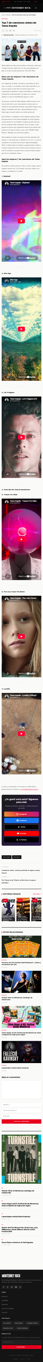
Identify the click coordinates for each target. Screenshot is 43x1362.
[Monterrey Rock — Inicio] (21, 1275)
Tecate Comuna (22, 1328)
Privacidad (15, 1359)
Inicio (3, 15)
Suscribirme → (21, 1347)
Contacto (4, 1312)
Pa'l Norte (6, 1323)
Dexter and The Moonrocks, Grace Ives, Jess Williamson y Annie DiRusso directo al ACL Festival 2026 (20, 1229)
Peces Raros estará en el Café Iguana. (17, 1242)
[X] (7, 1287)
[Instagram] (12, 1287)
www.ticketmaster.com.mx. (29, 789)
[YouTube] (16, 1287)
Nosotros (5, 1296)
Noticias (8, 15)
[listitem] (8, 909)
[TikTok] (20, 1287)
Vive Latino (19, 1323)
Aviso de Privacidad (8, 1308)
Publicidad (5, 1300)
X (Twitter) (23, 840)
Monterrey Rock (21, 8)
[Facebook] (3, 1287)
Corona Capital (32, 1323)
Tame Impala (16, 857)
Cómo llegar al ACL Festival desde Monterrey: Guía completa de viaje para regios (20, 1205)
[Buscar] (36, 8)
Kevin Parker (6, 857)
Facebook (23, 820)
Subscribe (5, 1304)
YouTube (23, 833)
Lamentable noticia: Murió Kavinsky (15, 1068)
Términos (22, 1359)
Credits (28, 1359)
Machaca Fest (8, 1328)
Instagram (23, 814)
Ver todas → (37, 894)
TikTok (23, 827)
